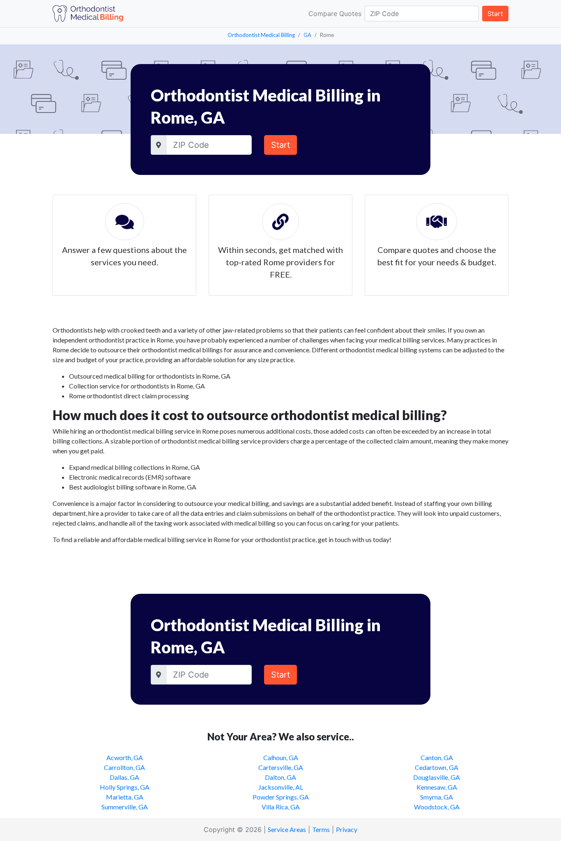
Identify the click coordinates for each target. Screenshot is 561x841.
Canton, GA (437, 757)
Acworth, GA (124, 757)
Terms (321, 829)
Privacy (346, 829)
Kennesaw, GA (436, 787)
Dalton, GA (280, 777)
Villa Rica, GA (281, 807)
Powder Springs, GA (281, 797)
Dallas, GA (124, 777)
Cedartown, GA (436, 767)
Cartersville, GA (280, 767)
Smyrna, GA (436, 797)
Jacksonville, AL (280, 787)
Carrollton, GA (124, 767)
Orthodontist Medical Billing (261, 35)
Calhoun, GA (280, 757)
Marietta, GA (124, 797)
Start (495, 13)
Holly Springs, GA (124, 787)
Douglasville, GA (436, 777)
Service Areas (287, 829)
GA (307, 35)
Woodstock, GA (437, 807)
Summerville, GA (124, 807)
